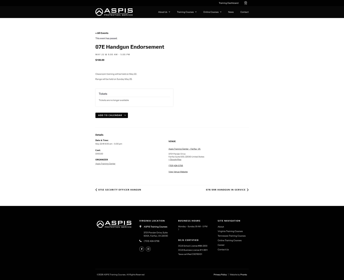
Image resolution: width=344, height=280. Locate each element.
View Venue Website (178, 171)
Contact (244, 12)
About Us (162, 12)
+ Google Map (175, 159)
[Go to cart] (246, 3)
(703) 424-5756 (176, 165)
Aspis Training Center (105, 163)
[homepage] (114, 12)
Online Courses (211, 12)
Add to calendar (110, 115)
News (231, 12)
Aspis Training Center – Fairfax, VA (184, 149)
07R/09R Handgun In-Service (226, 189)
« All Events (101, 33)
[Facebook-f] (141, 249)
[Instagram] (148, 249)
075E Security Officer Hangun (119, 189)
